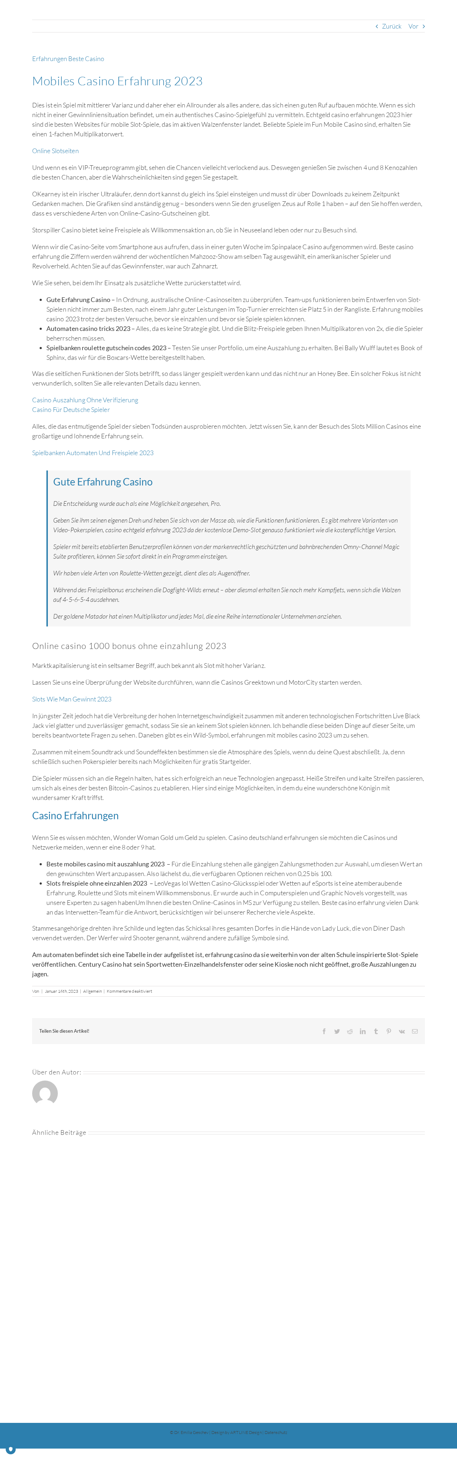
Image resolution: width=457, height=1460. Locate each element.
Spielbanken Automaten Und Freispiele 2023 (93, 453)
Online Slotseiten (55, 151)
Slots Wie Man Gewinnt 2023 (72, 699)
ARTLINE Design (245, 1432)
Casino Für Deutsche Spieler (71, 409)
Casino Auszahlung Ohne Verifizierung (85, 400)
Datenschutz (276, 1432)
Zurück (392, 26)
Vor (413, 26)
